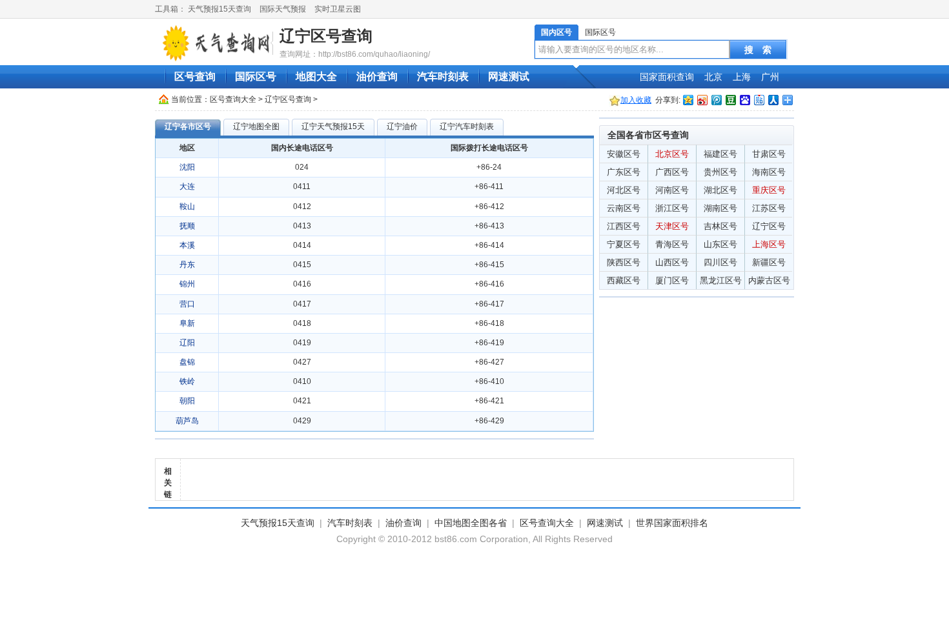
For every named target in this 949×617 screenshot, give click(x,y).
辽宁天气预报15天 (333, 126)
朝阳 (187, 400)
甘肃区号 (769, 154)
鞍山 (187, 206)
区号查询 (195, 76)
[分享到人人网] (773, 100)
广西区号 (672, 172)
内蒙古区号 (769, 280)
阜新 (187, 323)
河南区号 (672, 190)
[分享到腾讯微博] (716, 100)
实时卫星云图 (337, 9)
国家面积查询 (667, 77)
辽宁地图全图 (256, 126)
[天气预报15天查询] (215, 42)
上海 (742, 77)
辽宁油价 (402, 126)
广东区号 (623, 172)
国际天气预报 (283, 9)
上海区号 (769, 244)
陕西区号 (623, 262)
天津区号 (672, 226)
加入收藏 (635, 100)
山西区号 (672, 262)
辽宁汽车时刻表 (467, 126)
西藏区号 (623, 280)
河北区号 (623, 190)
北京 (713, 77)
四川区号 (720, 262)
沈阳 (187, 167)
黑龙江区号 (721, 280)
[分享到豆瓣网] (730, 100)
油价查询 (377, 76)
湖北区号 (720, 190)
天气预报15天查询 (219, 9)
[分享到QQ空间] (687, 100)
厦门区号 (672, 280)
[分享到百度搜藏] (744, 100)
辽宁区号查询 (326, 36)
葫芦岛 (187, 420)
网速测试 (508, 76)
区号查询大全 (233, 99)
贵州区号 (720, 172)
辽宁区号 (769, 226)
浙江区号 (672, 208)
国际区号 (600, 32)
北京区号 (672, 154)
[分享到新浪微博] (702, 100)
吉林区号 (720, 226)
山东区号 (720, 244)
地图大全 (316, 76)
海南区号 (769, 172)
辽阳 (187, 342)
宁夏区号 (623, 244)
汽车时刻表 (443, 76)
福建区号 (720, 154)
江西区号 (623, 226)
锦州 (187, 283)
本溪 (187, 245)
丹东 (187, 264)
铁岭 (187, 381)
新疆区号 (769, 262)
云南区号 (623, 208)
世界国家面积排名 (672, 523)
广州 (770, 77)
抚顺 (187, 225)
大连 (187, 186)
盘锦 (187, 362)
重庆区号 (769, 190)
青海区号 (672, 244)
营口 (187, 303)
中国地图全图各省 (470, 523)
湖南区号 (720, 208)
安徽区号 (623, 154)
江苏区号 (769, 208)
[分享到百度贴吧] (758, 100)
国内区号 (556, 32)
